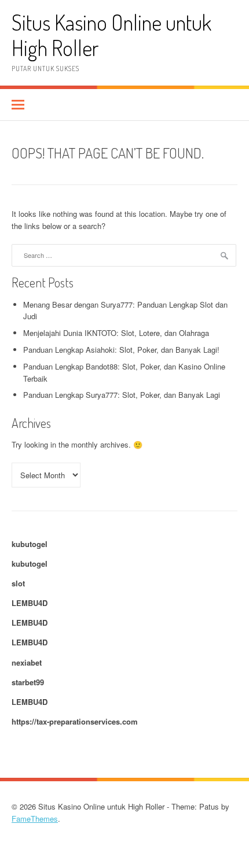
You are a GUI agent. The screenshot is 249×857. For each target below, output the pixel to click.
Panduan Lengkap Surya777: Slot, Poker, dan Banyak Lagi (121, 394)
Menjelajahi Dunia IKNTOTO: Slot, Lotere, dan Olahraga (116, 332)
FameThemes (35, 818)
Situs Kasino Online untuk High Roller (111, 35)
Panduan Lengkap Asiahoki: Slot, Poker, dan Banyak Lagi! (121, 349)
